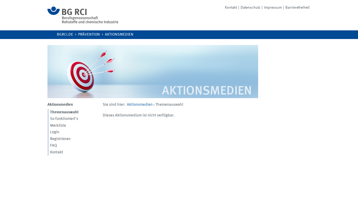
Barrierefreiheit (297, 7)
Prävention (89, 35)
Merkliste (58, 126)
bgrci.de (65, 35)
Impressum (273, 7)
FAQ (53, 146)
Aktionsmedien (119, 35)
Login (54, 132)
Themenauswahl (64, 112)
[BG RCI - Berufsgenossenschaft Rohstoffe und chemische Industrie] (82, 22)
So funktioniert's (64, 119)
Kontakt (231, 7)
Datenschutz (250, 7)
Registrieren (60, 139)
